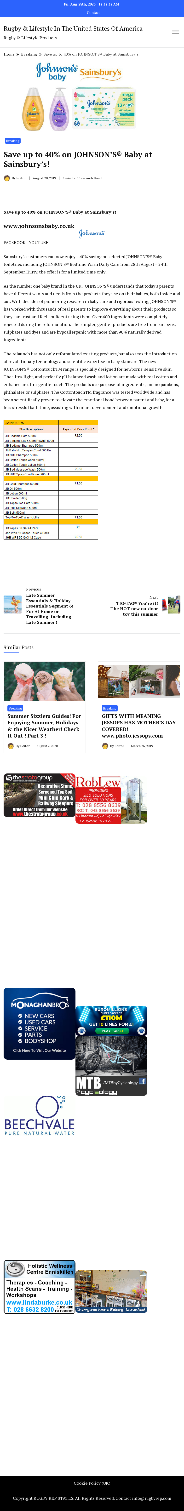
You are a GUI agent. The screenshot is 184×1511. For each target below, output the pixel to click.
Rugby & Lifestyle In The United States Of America (73, 28)
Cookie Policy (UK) (92, 1483)
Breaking (12, 140)
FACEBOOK (15, 242)
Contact (93, 12)
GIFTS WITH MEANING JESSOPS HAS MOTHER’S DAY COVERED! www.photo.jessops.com (139, 725)
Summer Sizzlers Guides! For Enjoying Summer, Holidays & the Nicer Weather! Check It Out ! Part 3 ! (44, 725)
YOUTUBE (38, 242)
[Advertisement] (39, 895)
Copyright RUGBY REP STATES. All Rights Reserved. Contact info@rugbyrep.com (92, 1498)
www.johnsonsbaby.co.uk (39, 226)
